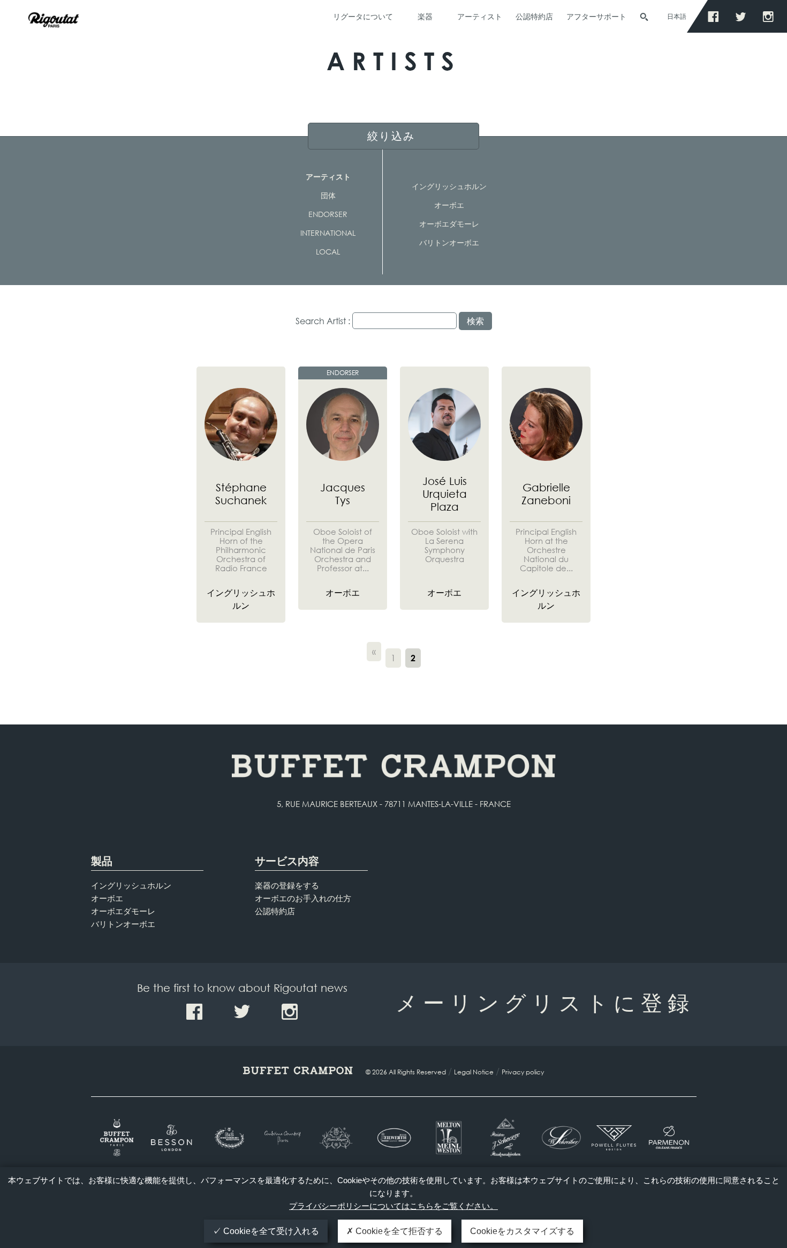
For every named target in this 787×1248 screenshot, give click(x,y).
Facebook (716, 17)
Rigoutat (53, 41)
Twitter (743, 17)
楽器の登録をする (287, 885)
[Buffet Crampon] (118, 1137)
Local (328, 251)
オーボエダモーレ (449, 224)
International (327, 233)
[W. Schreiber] (558, 1137)
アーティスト (479, 16)
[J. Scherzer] (503, 1137)
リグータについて (363, 16)
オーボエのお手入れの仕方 (303, 898)
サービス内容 (287, 861)
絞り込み (391, 136)
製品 (101, 861)
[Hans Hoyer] (338, 1138)
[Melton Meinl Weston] (448, 1137)
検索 (644, 17)
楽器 (425, 16)
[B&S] (228, 1138)
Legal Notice (474, 1072)
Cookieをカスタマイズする (522, 1231)
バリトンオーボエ (449, 242)
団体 (328, 195)
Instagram (770, 17)
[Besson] (173, 1138)
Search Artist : (323, 320)
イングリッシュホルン (449, 186)
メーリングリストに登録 (545, 1002)
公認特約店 (534, 16)
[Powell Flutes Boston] (613, 1137)
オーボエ (449, 205)
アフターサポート (596, 16)
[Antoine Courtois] (283, 1138)
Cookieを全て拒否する (398, 1231)
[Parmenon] (669, 1137)
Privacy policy (523, 1072)
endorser (327, 214)
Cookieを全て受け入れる (270, 1231)
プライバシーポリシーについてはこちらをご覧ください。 (393, 1205)
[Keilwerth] (393, 1137)
